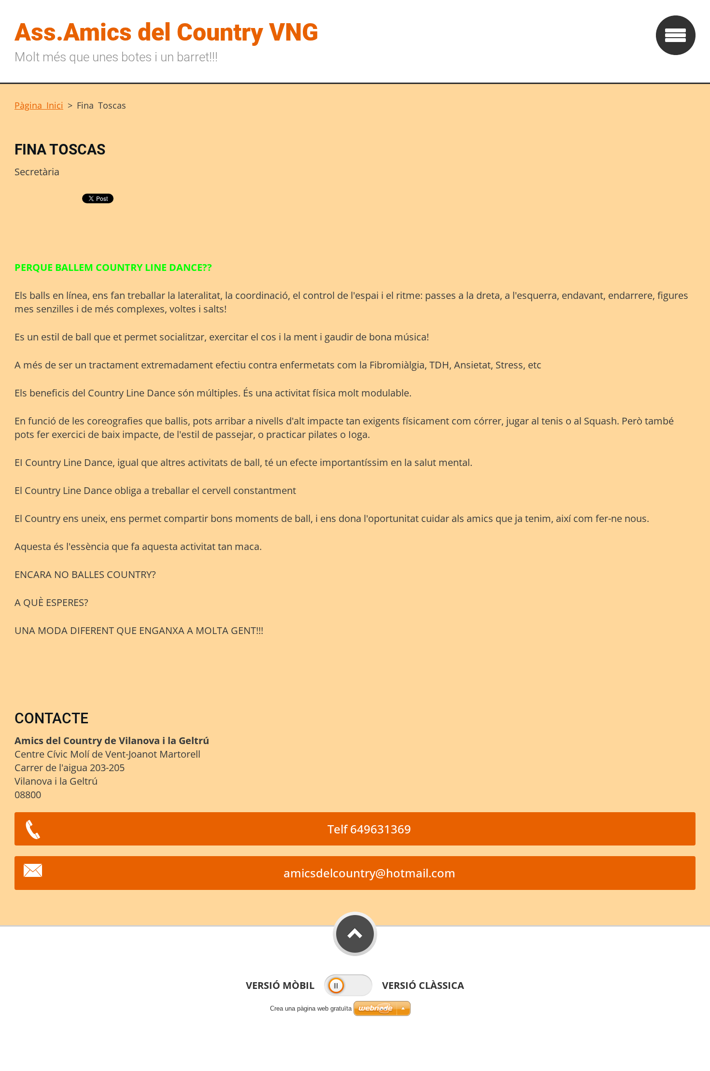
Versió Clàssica (423, 985)
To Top (355, 934)
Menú (676, 35)
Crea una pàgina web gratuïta (311, 1008)
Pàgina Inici (38, 105)
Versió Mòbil (280, 985)
